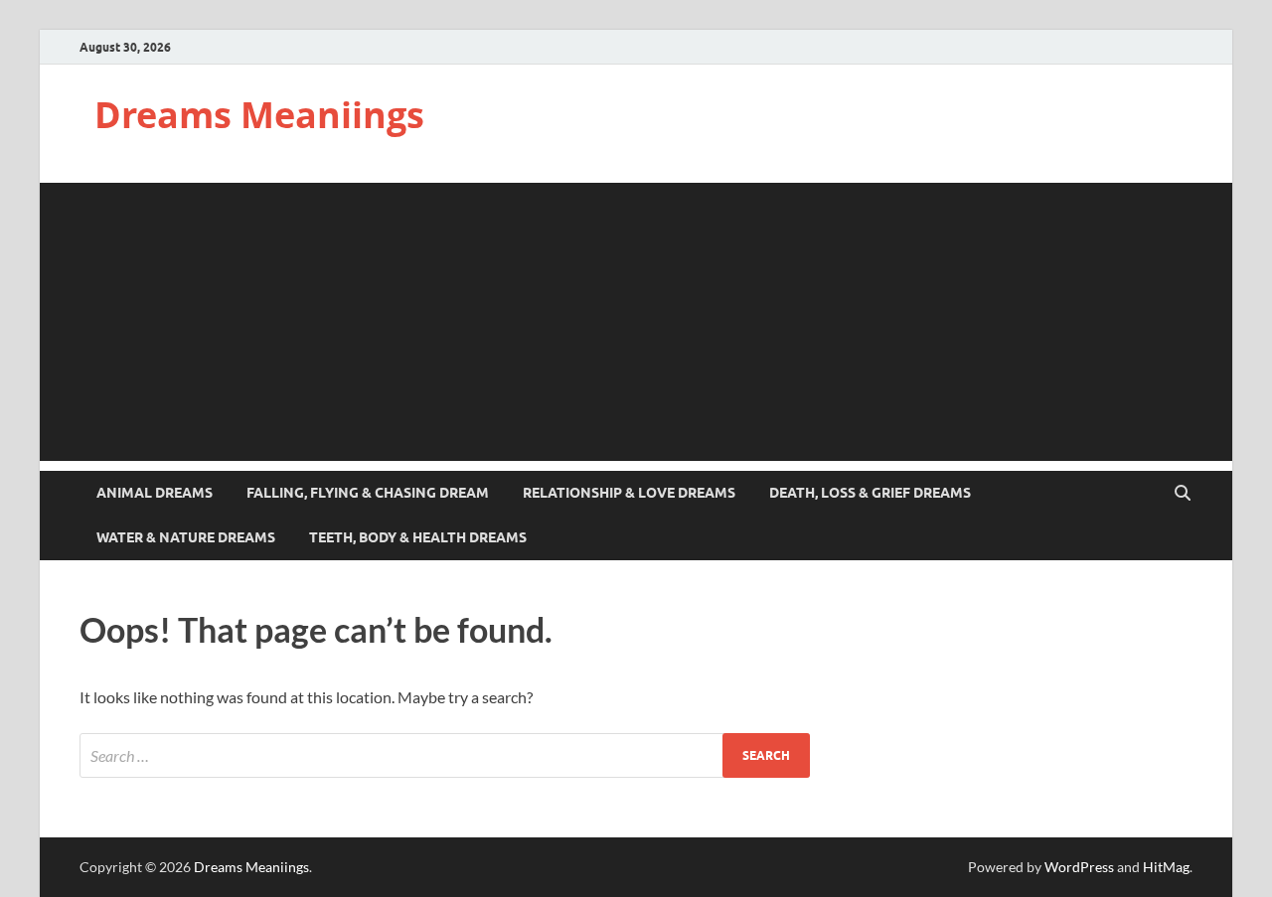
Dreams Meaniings (259, 114)
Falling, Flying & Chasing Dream (367, 493)
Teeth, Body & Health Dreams (418, 537)
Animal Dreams (154, 493)
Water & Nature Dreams (185, 537)
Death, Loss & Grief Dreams (870, 493)
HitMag (1166, 866)
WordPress (1079, 866)
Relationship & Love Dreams (629, 493)
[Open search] (1182, 494)
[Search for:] (445, 755)
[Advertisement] (636, 322)
